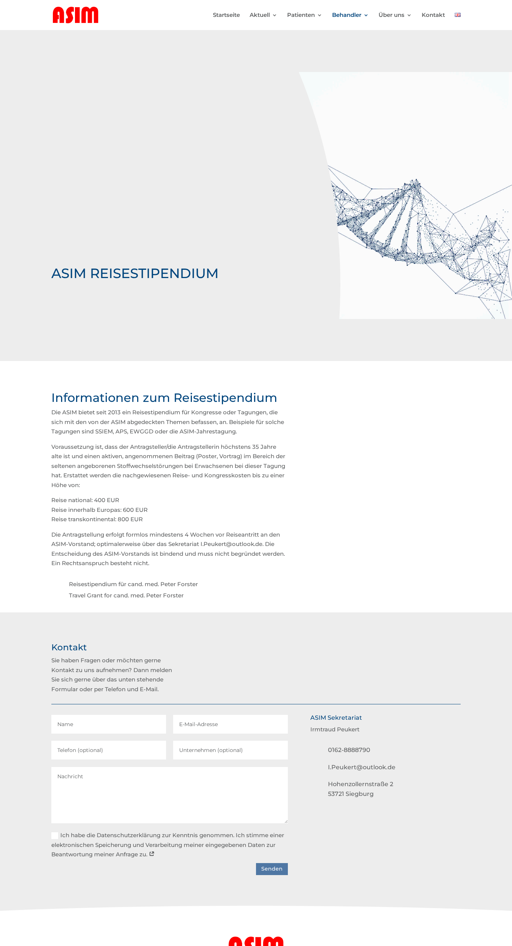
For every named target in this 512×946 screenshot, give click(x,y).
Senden (272, 868)
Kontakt (433, 15)
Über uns (391, 15)
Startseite (226, 15)
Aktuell (260, 15)
